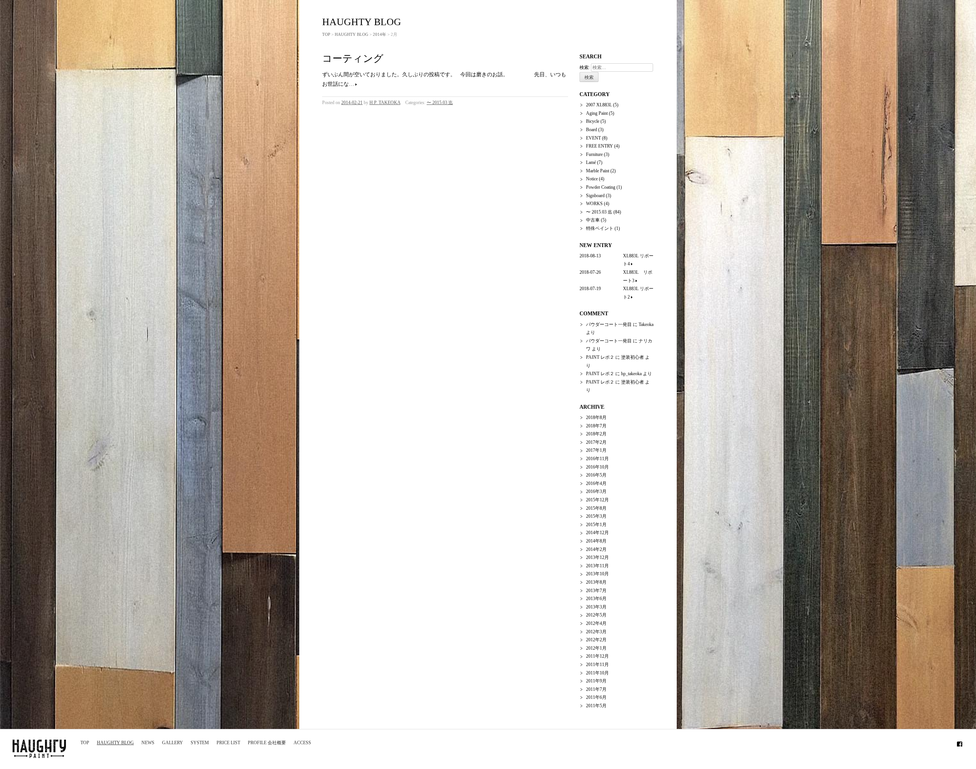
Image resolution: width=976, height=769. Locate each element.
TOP (84, 742)
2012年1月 (596, 648)
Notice (592, 178)
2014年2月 (596, 549)
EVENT (593, 138)
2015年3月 (596, 516)
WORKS (594, 203)
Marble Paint (597, 170)
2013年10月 (597, 573)
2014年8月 (596, 541)
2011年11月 (597, 664)
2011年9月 (596, 681)
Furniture (594, 154)
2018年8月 (596, 417)
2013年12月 (597, 557)
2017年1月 (596, 450)
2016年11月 (597, 458)
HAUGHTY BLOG (115, 742)
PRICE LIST (228, 742)
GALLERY (172, 742)
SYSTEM (200, 742)
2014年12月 (597, 532)
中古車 (593, 220)
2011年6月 (596, 697)
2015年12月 (597, 499)
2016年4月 (596, 483)
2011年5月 (596, 705)
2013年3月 (596, 607)
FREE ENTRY (599, 146)
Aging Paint (597, 113)
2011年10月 (597, 673)
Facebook (960, 743)
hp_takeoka (631, 373)
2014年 (379, 34)
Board (591, 129)
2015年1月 (596, 524)
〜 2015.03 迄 (440, 102)
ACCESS (302, 742)
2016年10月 (597, 467)
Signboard (595, 195)
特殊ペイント (599, 228)
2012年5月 (596, 615)
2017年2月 (596, 442)
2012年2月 (596, 639)
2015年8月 (596, 508)
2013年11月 (597, 565)
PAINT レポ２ (600, 357)
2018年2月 (596, 434)
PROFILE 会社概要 (267, 742)
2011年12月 (597, 656)
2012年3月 (596, 631)
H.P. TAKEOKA (384, 102)
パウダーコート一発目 (609, 324)
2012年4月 (596, 623)
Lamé (591, 162)
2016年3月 (596, 491)
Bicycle (592, 121)
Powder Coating (600, 187)
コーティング (353, 58)
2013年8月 (596, 582)
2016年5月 (596, 475)
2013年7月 (596, 590)
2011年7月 (596, 689)
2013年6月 (596, 598)
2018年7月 (596, 426)
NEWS (147, 742)
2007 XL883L (599, 105)
